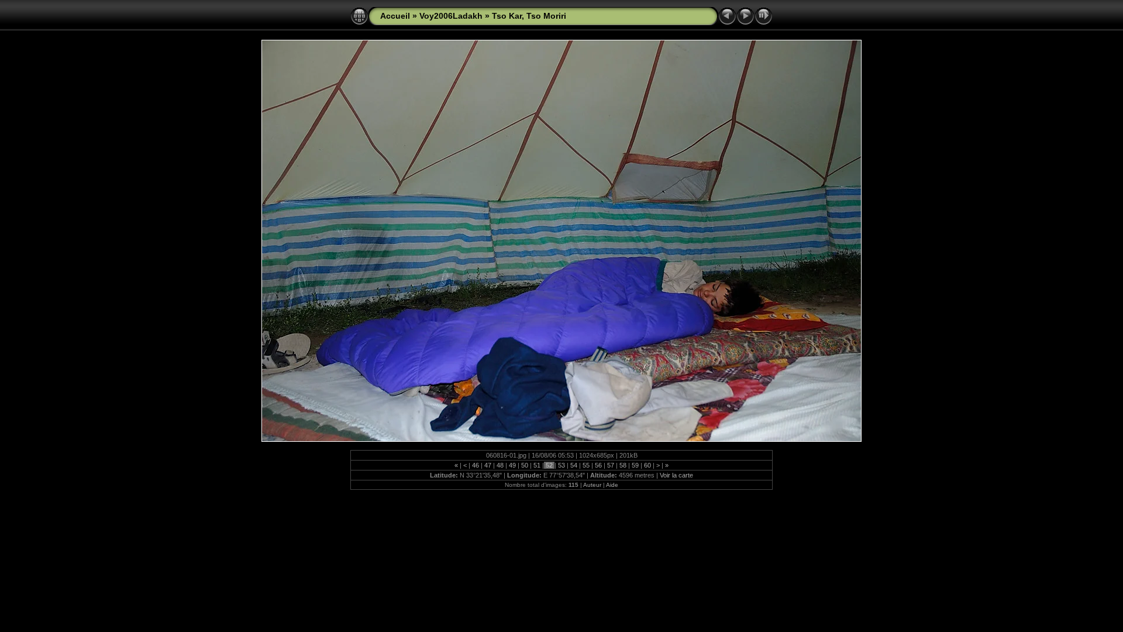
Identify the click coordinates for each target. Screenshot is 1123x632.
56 (598, 465)
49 (512, 465)
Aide (612, 485)
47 (488, 465)
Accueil (395, 15)
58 (623, 465)
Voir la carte (676, 475)
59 (635, 465)
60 (647, 465)
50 (524, 465)
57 (610, 465)
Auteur (592, 485)
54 (574, 465)
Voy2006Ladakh (451, 15)
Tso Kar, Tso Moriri (529, 15)
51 (537, 465)
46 (475, 465)
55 (586, 465)
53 (561, 465)
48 (500, 465)
